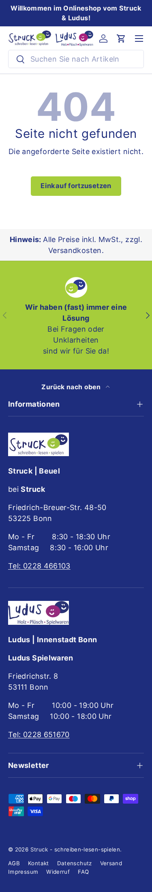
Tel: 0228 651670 (39, 734)
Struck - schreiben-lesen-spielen (75, 849)
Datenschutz (74, 863)
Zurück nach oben (71, 387)
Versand (111, 863)
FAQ (83, 871)
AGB (14, 863)
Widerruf (58, 871)
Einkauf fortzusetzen (76, 186)
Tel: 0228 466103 (39, 566)
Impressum (23, 871)
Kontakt (38, 863)
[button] (121, 38)
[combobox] (76, 59)
